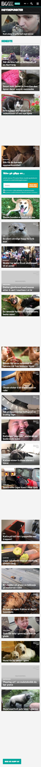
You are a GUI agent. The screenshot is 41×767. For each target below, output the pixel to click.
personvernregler (29, 190)
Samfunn (6, 409)
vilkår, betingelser (18, 190)
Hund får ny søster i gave (16, 660)
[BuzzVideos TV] (10, 3)
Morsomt (6, 59)
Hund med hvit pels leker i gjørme (20, 709)
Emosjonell (6, 284)
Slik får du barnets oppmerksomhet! (12, 163)
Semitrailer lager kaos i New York (20, 487)
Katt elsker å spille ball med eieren (18, 34)
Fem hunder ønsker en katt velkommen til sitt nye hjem (17, 112)
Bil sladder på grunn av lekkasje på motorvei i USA (19, 586)
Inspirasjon (6, 679)
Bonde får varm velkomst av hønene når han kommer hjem (18, 364)
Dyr (4, 31)
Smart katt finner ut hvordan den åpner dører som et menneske (20, 87)
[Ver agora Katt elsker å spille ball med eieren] (20, 25)
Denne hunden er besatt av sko (19, 217)
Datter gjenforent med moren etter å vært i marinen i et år (18, 288)
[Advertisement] (15, 130)
